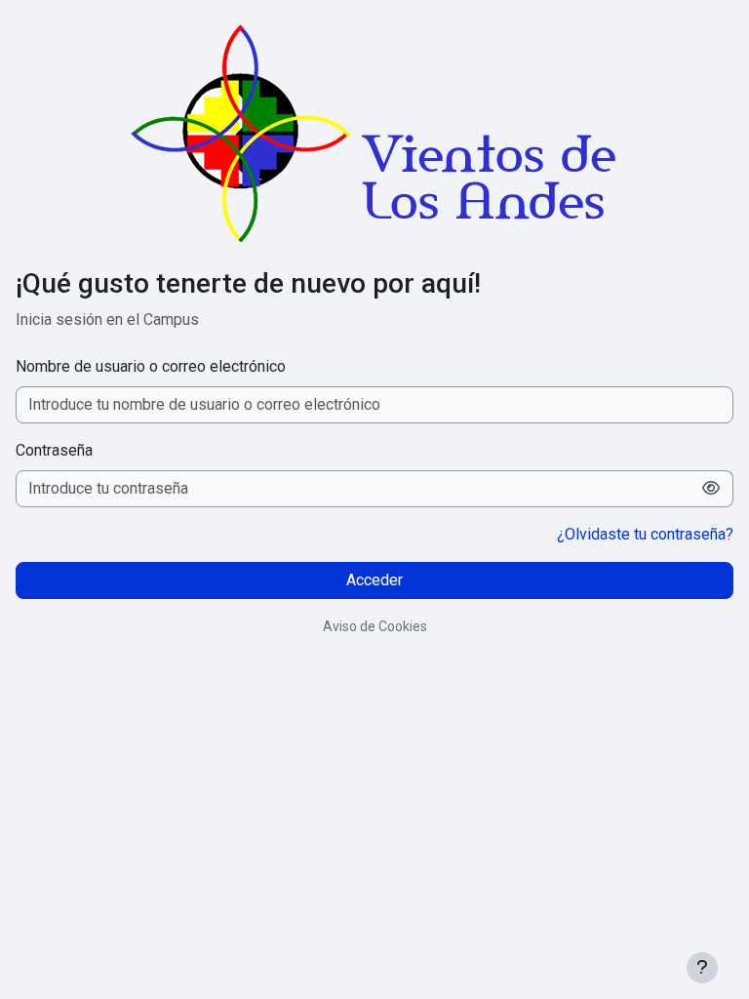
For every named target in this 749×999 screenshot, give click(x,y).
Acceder (374, 580)
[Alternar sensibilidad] (711, 488)
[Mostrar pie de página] (702, 967)
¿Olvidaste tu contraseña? (645, 534)
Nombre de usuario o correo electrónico (151, 366)
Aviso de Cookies (375, 626)
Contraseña (54, 450)
